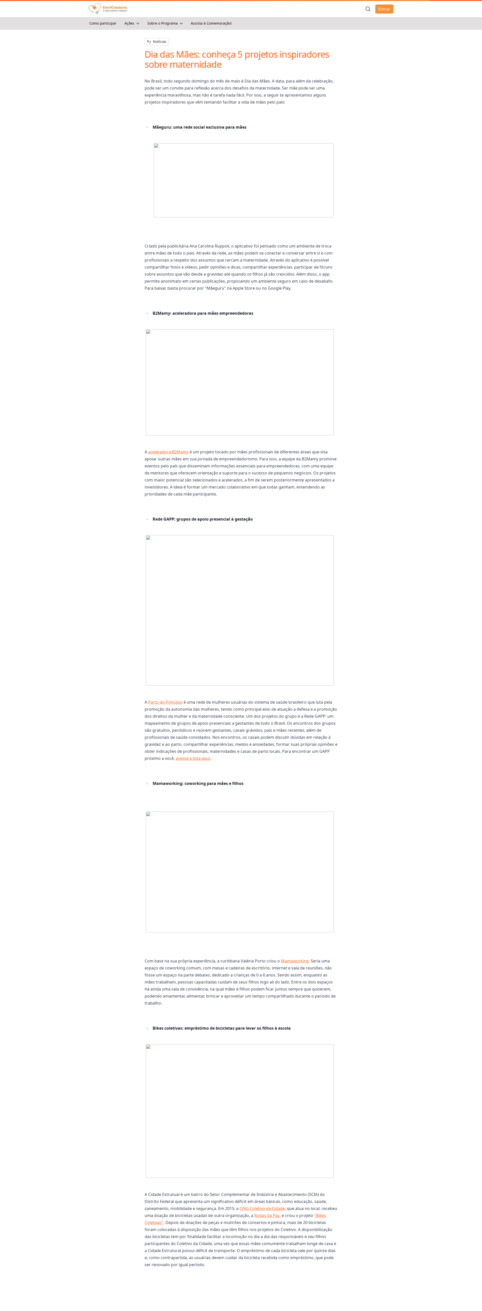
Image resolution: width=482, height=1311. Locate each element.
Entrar (384, 9)
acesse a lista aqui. (193, 758)
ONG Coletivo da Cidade (262, 1208)
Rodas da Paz (267, 1215)
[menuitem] (102, 23)
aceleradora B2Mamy (168, 452)
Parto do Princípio (165, 702)
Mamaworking (295, 961)
